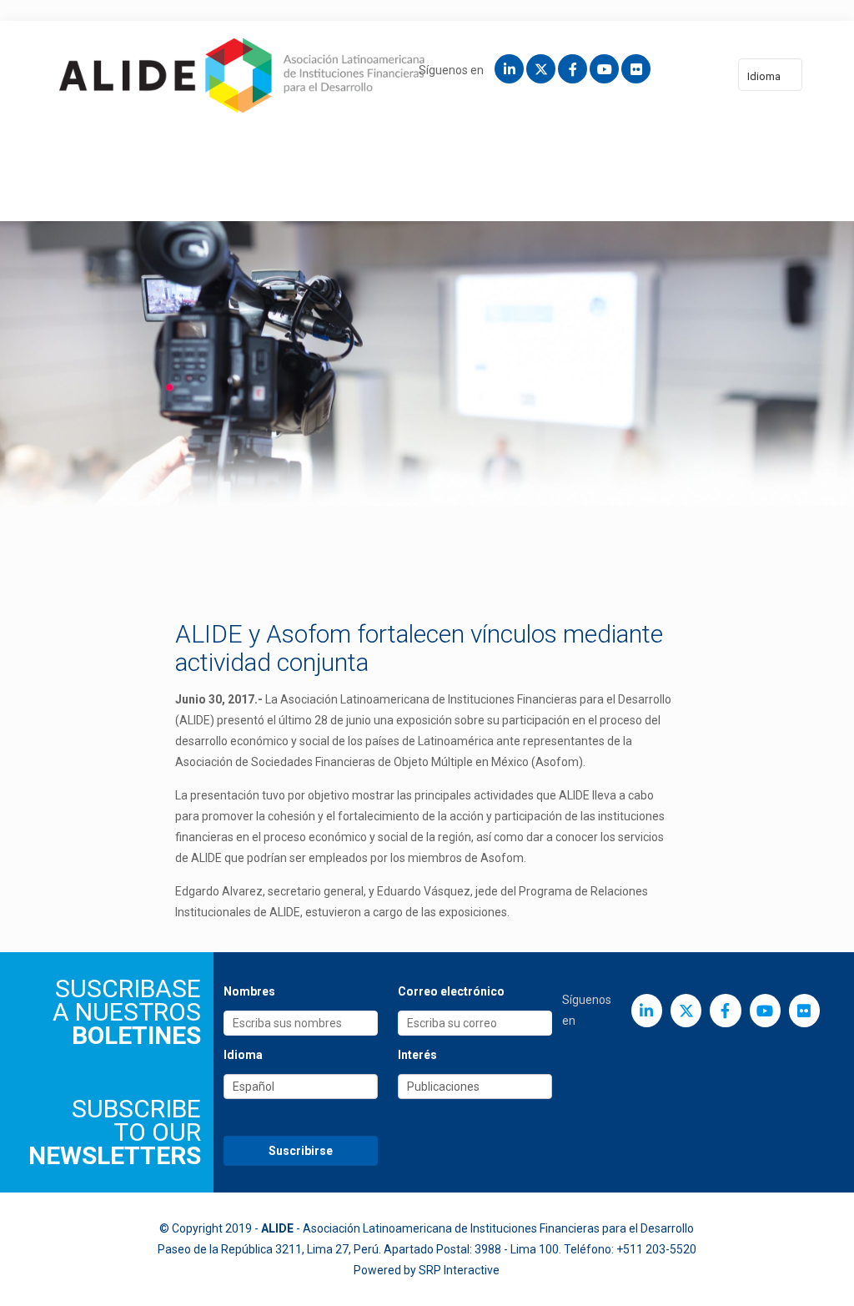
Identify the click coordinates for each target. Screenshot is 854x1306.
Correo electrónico (451, 991)
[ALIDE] (241, 75)
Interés (417, 1054)
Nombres (249, 991)
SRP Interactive (459, 1270)
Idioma (764, 76)
